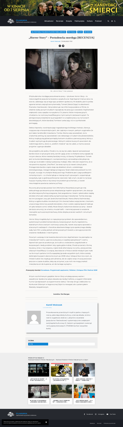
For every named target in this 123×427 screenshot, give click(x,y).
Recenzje (59, 21)
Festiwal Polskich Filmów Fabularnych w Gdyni (72, 359)
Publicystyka (79, 21)
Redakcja (92, 423)
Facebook (89, 414)
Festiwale (72, 32)
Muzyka (69, 21)
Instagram (101, 414)
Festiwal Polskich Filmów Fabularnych (41, 359)
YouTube (113, 414)
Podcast (98, 21)
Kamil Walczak (55, 41)
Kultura (89, 21)
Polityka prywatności (110, 423)
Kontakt (99, 423)
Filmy (80, 32)
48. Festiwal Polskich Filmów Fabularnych (48, 32)
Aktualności (48, 21)
